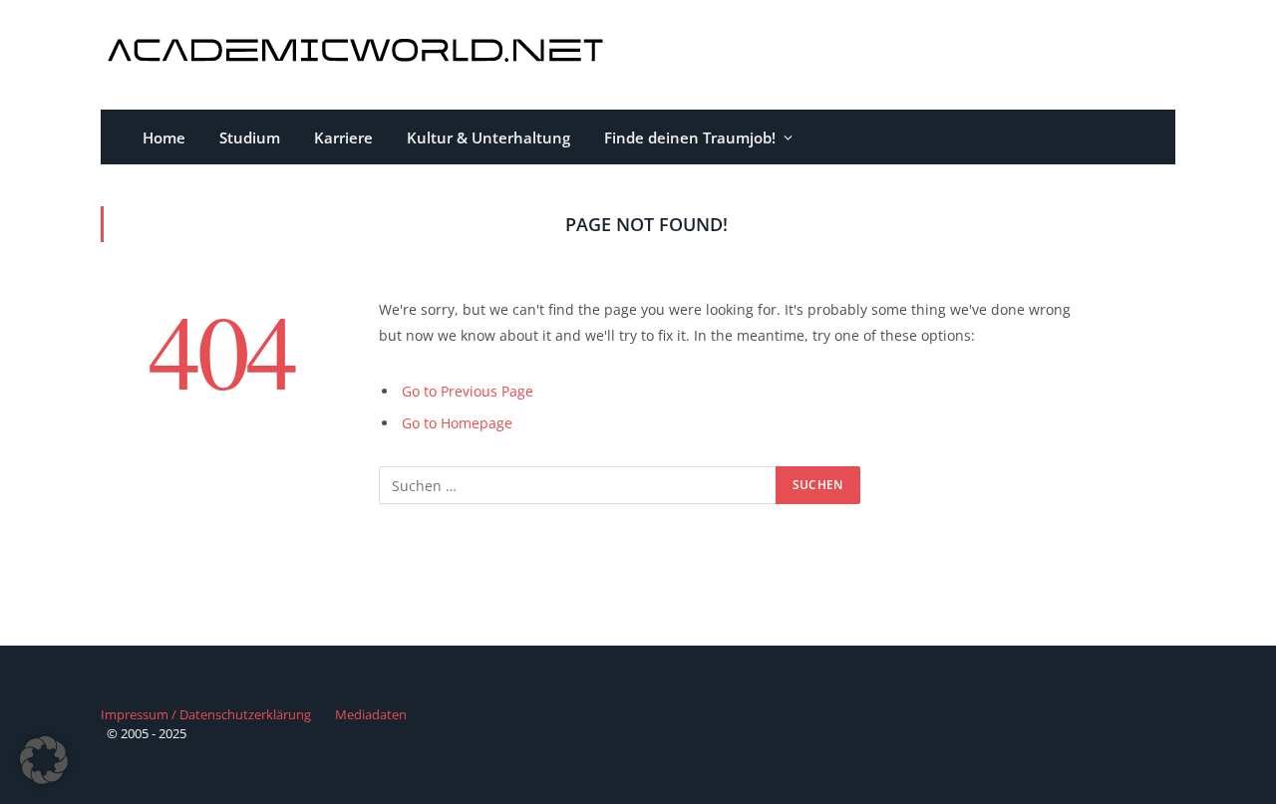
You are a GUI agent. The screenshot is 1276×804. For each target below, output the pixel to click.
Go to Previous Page (467, 391)
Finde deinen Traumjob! (690, 137)
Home (164, 137)
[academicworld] (358, 55)
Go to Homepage (457, 422)
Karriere (343, 137)
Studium (249, 137)
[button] (44, 760)
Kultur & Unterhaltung (488, 137)
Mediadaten (371, 714)
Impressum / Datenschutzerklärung (206, 714)
